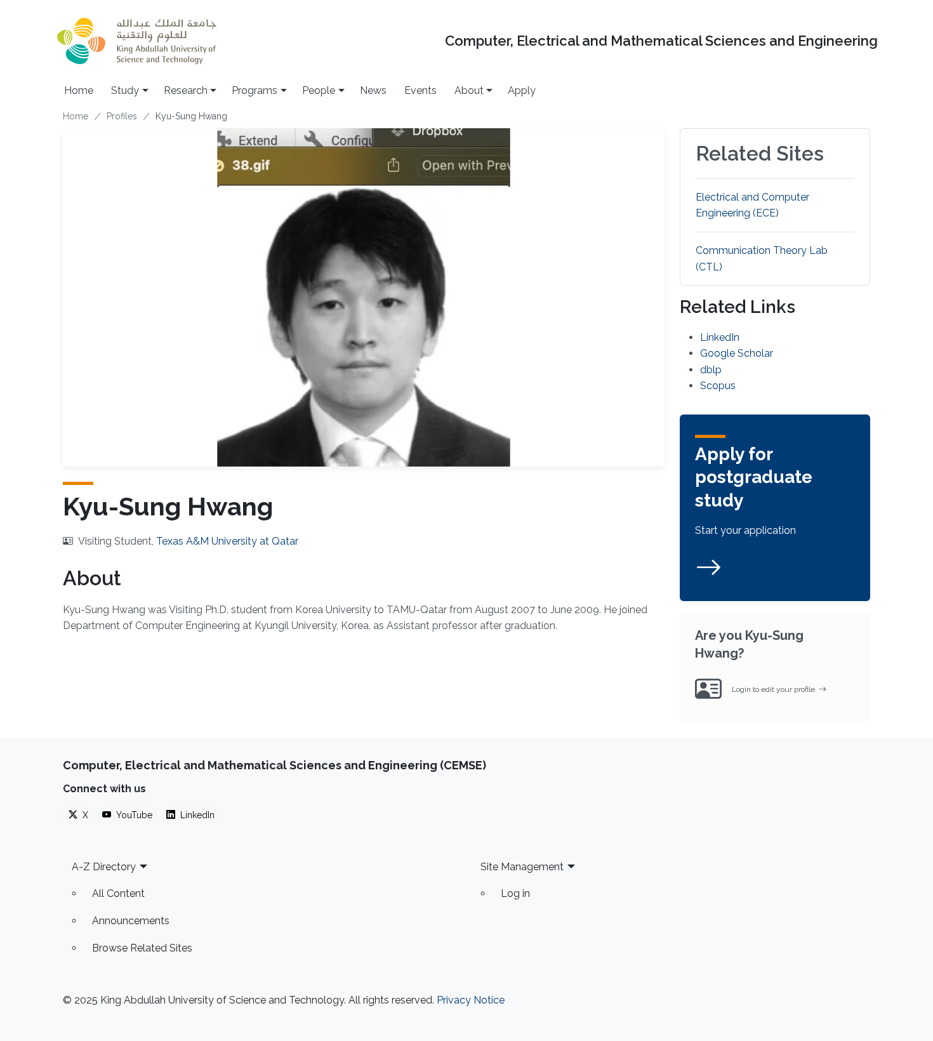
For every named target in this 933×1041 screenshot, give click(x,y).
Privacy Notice (471, 1000)
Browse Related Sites (142, 948)
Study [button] (125, 90)
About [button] (469, 90)
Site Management (522, 867)
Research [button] (186, 90)
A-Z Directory (104, 867)
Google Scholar (736, 353)
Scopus (718, 386)
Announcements (130, 921)
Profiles (122, 116)
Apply (522, 90)
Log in (515, 893)
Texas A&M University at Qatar (227, 541)
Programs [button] (254, 90)
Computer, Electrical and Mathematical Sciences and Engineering (661, 41)
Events (420, 90)
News (373, 90)
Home (78, 90)
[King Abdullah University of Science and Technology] (136, 41)
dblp (711, 370)
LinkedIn (719, 337)
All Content (118, 893)
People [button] (318, 90)
